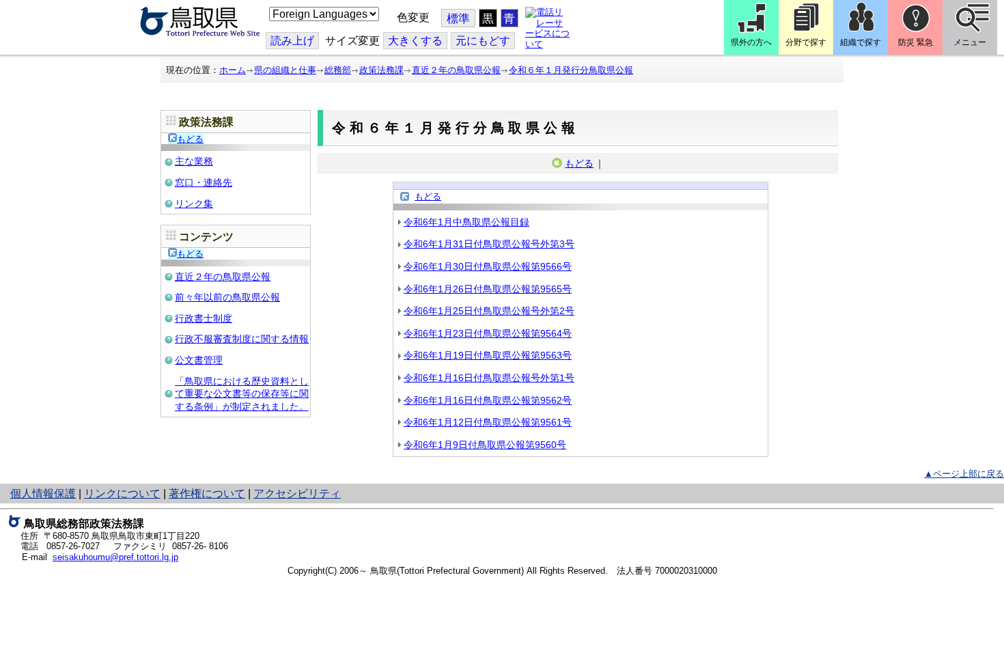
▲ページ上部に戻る (964, 474)
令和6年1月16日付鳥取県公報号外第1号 (489, 377)
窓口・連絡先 (203, 182)
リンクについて (122, 493)
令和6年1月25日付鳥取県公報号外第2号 (489, 310)
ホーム (232, 70)
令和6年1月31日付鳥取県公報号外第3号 (489, 243)
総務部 (337, 70)
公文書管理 (199, 360)
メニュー (969, 42)
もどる (190, 139)
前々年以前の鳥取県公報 (227, 297)
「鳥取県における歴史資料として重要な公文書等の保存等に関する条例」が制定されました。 (242, 394)
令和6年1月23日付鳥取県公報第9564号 (488, 333)
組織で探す (860, 42)
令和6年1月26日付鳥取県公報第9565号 (488, 288)
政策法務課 (381, 70)
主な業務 (194, 161)
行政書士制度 (203, 318)
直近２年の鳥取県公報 (456, 70)
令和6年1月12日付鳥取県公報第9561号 (488, 422)
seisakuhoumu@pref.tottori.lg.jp (115, 557)
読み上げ (292, 40)
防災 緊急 (915, 42)
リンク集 (194, 203)
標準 (458, 18)
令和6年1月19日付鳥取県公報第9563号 (488, 355)
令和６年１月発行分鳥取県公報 (571, 70)
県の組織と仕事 (285, 70)
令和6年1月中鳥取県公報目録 (466, 222)
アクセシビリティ (297, 493)
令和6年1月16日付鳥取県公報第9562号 (488, 400)
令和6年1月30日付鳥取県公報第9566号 (488, 266)
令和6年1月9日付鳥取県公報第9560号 (485, 444)
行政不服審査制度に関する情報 (242, 338)
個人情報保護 (43, 493)
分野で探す (805, 42)
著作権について (207, 493)
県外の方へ (751, 42)
